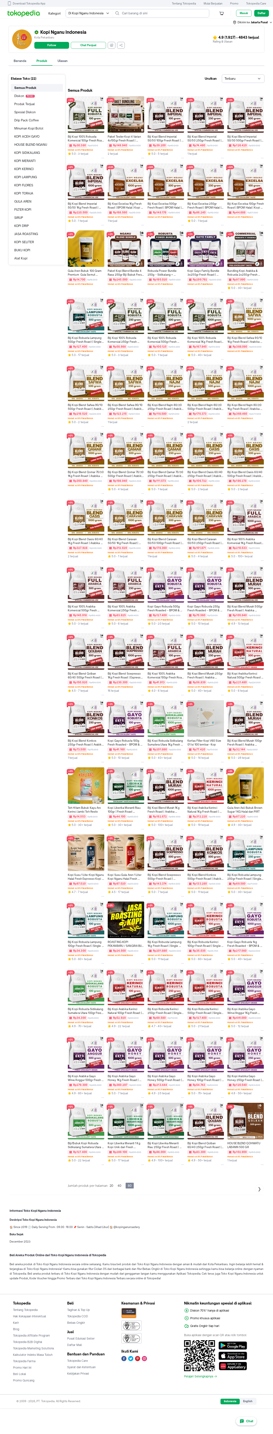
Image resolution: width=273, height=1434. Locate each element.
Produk (41, 61)
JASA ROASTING (26, 234)
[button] (252, 22)
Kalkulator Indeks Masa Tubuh (33, 1354)
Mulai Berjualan (213, 3)
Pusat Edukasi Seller (81, 1338)
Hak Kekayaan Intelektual (29, 1316)
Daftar (262, 13)
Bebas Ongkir (76, 1322)
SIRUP (18, 217)
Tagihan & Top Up (78, 1310)
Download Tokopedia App (29, 3)
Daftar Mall (74, 1345)
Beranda (20, 61)
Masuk (244, 13)
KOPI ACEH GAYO (26, 136)
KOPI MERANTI (25, 161)
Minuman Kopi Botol (28, 128)
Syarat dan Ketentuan (81, 1367)
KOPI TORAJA (23, 193)
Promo (234, 3)
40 (119, 1185)
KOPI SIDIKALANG (27, 152)
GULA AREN (22, 201)
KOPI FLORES (23, 185)
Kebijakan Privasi (78, 1373)
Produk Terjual (24, 104)
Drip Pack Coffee (26, 120)
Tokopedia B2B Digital (27, 1342)
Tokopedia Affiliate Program (31, 1335)
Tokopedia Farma (24, 1361)
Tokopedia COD (77, 1316)
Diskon (24, 96)
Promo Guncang (23, 1380)
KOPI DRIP (21, 226)
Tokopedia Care (256, 3)
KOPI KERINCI (24, 169)
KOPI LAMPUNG (25, 177)
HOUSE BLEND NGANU (30, 144)
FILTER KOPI (22, 209)
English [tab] (247, 1401)
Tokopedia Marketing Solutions (33, 1348)
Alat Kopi (20, 258)
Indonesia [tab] (230, 1401)
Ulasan (63, 61)
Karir (16, 1322)
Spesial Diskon (25, 112)
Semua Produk (25, 88)
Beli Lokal (19, 1374)
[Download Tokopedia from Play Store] (232, 1345)
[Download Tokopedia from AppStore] (232, 1356)
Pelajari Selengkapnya (198, 1376)
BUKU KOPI (22, 250)
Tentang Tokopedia (184, 3)
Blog (16, 1329)
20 (111, 1185)
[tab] (20, 61)
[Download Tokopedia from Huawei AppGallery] (232, 1366)
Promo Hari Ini (22, 1367)
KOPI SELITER (24, 242)
